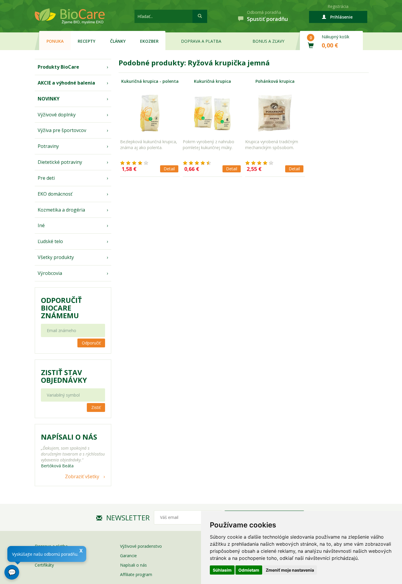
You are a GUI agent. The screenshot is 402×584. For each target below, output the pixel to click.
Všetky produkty (56, 257)
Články (118, 41)
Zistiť (96, 407)
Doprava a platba (201, 41)
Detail (169, 168)
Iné (41, 225)
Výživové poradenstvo (141, 546)
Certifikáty (44, 565)
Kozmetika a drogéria (61, 210)
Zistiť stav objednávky (64, 376)
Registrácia (338, 6)
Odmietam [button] (248, 570)
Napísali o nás (133, 565)
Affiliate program (136, 574)
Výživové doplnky (57, 114)
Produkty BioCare (58, 67)
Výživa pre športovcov (62, 130)
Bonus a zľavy (268, 41)
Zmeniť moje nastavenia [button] (290, 570)
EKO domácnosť (55, 194)
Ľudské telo (50, 241)
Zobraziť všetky (82, 476)
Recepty (86, 41)
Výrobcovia (50, 273)
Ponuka (55, 41)
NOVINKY (48, 98)
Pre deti (46, 178)
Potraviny (48, 146)
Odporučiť (91, 343)
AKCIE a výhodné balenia (66, 83)
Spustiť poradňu (267, 18)
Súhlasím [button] (222, 570)
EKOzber (149, 41)
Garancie (128, 555)
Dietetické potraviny (60, 162)
